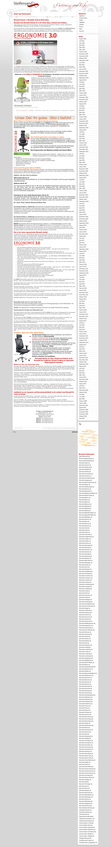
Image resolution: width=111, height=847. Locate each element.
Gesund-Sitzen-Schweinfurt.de (87, 831)
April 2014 (82, 305)
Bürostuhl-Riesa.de (84, 727)
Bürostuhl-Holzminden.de (86, 627)
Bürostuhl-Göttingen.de (85, 599)
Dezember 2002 (83, 412)
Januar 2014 (82, 312)
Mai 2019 (81, 208)
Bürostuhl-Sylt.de (84, 781)
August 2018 (82, 225)
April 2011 (82, 372)
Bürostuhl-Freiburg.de (85, 582)
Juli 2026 (81, 41)
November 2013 (83, 316)
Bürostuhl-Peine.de (84, 708)
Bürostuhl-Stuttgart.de (85, 779)
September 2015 (83, 273)
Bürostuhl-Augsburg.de (85, 480)
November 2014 (83, 294)
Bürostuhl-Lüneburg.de (85, 653)
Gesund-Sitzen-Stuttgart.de (86, 836)
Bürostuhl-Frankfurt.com (86, 578)
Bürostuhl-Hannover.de (85, 617)
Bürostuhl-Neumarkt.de (85, 686)
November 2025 (83, 56)
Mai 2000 (81, 418)
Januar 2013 (82, 333)
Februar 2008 (83, 401)
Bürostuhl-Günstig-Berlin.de (86, 604)
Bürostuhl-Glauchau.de (85, 595)
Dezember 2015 (83, 268)
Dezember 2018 (83, 216)
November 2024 (83, 73)
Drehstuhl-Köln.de (84, 814)
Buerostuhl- (38, 358)
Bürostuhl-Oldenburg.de (85, 699)
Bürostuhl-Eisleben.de (85, 558)
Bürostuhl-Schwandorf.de (86, 747)
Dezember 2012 (83, 336)
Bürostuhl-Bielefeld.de (85, 506)
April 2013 (82, 329)
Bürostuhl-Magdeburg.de (86, 658)
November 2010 (83, 379)
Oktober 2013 (83, 318)
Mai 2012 (81, 346)
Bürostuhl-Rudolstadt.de (86, 736)
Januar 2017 (82, 247)
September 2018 (83, 223)
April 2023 (82, 112)
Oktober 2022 (83, 125)
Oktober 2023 (83, 101)
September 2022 (83, 127)
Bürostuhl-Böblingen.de (85, 517)
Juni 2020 (82, 182)
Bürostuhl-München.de (85, 677)
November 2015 (83, 271)
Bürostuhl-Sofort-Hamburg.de (87, 768)
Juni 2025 (82, 62)
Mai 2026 (81, 45)
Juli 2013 (81, 323)
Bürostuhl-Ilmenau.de (85, 632)
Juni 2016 (82, 255)
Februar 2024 (83, 93)
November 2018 (83, 218)
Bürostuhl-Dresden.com (85, 549)
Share (14, 432)
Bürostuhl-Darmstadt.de (85, 545)
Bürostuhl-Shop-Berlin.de (86, 753)
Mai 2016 (81, 257)
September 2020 (83, 175)
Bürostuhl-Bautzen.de (85, 489)
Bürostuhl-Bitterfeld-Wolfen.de (87, 515)
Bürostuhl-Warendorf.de (85, 792)
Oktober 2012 (83, 340)
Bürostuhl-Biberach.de (85, 504)
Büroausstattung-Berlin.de (86, 458)
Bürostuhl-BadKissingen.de (86, 486)
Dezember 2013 (83, 314)
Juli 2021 (81, 153)
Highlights (55, 428)
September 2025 (83, 60)
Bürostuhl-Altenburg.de (85, 467)
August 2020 (82, 177)
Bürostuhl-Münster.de (85, 682)
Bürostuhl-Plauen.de (84, 710)
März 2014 (82, 307)
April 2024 (82, 88)
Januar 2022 (82, 145)
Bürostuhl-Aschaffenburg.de (87, 478)
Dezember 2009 (83, 390)
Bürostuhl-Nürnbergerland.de (87, 695)
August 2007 (82, 407)
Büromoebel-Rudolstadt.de (86, 460)
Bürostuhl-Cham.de (84, 532)
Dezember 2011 (83, 357)
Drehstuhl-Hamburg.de (85, 812)
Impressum (75, 432)
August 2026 (82, 38)
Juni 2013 (82, 325)
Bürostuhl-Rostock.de (85, 732)
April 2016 (82, 260)
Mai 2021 (81, 158)
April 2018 (82, 227)
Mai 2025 (81, 64)
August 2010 (82, 383)
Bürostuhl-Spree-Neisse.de (86, 777)
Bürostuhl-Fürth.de (84, 593)
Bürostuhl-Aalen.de (84, 463)
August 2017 (82, 236)
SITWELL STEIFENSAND (40, 338)
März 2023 (82, 114)
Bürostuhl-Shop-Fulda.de (86, 755)
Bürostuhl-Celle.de (84, 528)
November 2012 (83, 338)
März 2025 (82, 67)
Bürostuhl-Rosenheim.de (86, 729)
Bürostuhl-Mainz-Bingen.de (86, 662)
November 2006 (83, 409)
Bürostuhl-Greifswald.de (85, 601)
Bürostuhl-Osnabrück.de (86, 701)
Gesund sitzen (83, 18)
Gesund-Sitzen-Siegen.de (86, 834)
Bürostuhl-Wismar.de (85, 799)
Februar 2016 (83, 264)
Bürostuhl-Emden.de (85, 565)
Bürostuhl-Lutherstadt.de (86, 656)
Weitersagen (72, 428)
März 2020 (82, 188)
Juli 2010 (81, 385)
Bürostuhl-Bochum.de (85, 519)
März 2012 (82, 351)
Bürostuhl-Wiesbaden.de (86, 797)
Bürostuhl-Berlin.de (84, 499)
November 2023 (83, 99)
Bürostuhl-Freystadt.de (85, 586)
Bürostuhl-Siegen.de (84, 762)
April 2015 (82, 284)
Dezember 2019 (83, 195)
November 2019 (83, 197)
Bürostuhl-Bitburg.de (85, 510)
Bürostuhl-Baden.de (84, 484)
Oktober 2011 (83, 362)
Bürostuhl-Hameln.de (85, 614)
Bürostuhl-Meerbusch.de (86, 669)
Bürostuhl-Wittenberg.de (86, 801)
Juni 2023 (82, 108)
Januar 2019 (82, 214)
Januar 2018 (82, 231)
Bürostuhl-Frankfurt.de (85, 580)
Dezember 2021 (83, 147)
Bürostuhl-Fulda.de (84, 591)
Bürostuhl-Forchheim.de (86, 575)
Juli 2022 (81, 132)
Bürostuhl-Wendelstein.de (86, 794)
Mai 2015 (81, 281)
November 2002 (83, 414)
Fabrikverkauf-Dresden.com (87, 818)
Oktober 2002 (83, 416)
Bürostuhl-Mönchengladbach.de (88, 673)
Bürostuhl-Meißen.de (85, 671)
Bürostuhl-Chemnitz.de (85, 534)
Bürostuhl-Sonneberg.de (86, 775)
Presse (81, 26)
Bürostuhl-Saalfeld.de (85, 738)
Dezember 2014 (83, 292)
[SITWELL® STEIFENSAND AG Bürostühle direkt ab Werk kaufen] (26, 4)
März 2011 (82, 375)
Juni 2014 (82, 301)
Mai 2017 (81, 240)
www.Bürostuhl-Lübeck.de (86, 840)
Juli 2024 (81, 82)
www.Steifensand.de (47, 418)
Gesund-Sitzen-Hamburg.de (87, 827)
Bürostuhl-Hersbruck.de (85, 621)
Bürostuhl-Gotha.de (84, 597)
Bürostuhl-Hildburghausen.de (87, 623)
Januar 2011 (82, 377)
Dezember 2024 (83, 71)
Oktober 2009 (83, 392)
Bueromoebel (59, 99)
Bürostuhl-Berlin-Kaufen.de (86, 495)
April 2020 (82, 186)
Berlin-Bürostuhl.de (84, 456)
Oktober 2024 (83, 75)
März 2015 (82, 286)
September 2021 (83, 151)
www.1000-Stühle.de (47, 422)
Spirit (60, 428)
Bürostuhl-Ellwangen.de (85, 562)
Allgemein (50, 428)
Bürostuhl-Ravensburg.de (86, 716)
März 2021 (82, 162)
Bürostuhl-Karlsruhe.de (85, 634)
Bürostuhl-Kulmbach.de (85, 645)
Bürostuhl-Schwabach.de (86, 740)
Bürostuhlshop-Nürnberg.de (87, 807)
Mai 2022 (81, 136)
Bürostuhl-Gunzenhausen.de (87, 606)
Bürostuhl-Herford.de (85, 619)
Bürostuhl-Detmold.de (85, 547)
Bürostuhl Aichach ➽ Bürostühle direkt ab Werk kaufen (31, 20)
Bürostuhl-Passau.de (85, 706)
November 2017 (83, 234)
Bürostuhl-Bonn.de (84, 521)
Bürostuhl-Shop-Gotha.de (86, 758)
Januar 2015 (82, 290)
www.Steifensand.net (47, 419)
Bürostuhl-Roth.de (84, 734)
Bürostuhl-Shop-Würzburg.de (87, 760)
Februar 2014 (83, 310)
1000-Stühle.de (18, 24)
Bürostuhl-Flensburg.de (85, 573)
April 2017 (82, 242)
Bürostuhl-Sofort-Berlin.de (86, 766)
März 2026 (82, 49)
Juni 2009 (82, 396)
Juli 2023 (81, 106)
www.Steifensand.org (47, 421)
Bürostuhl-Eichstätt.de (85, 554)
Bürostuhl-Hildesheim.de (86, 625)
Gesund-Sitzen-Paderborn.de (87, 829)
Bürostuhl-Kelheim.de (85, 640)
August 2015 (82, 275)
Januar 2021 (82, 166)
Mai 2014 (81, 303)
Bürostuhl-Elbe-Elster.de (86, 560)
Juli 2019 (81, 203)
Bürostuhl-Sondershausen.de (87, 771)
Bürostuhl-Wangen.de (85, 790)
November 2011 (83, 359)
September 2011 (83, 364)
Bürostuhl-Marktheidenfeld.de (87, 666)
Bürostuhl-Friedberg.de (85, 588)
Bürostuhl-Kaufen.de (85, 638)
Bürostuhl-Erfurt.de (84, 567)
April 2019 (82, 210)
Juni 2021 (82, 156)
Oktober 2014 (83, 297)
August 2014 (82, 299)
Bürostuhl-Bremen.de (85, 523)
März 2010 (82, 388)
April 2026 (82, 47)
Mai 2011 (81, 370)
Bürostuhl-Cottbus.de (85, 538)
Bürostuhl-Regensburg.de (86, 725)
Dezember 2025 (83, 54)
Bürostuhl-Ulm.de (84, 786)
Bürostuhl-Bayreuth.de (85, 491)
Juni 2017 (82, 238)
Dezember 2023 (83, 97)
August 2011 (82, 366)
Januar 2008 (82, 403)
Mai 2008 (81, 399)
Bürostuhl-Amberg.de (85, 471)
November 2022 (83, 123)
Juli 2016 (81, 253)
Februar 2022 (83, 143)
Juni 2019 (82, 205)
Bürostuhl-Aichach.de (85, 465)
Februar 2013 (83, 331)
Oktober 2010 (83, 381)
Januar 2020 (82, 192)
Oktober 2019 (83, 199)
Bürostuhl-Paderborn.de (85, 703)
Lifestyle (81, 24)
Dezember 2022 (83, 121)
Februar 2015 (83, 288)
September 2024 (83, 77)
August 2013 (82, 320)
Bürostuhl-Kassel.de (84, 636)
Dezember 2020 (83, 169)
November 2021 (83, 149)
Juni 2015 (82, 279)
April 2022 (82, 138)
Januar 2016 (82, 266)
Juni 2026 (82, 43)
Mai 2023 (81, 110)
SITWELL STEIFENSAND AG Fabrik (46, 238)
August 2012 (82, 344)
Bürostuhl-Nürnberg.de (85, 690)
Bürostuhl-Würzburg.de (85, 805)
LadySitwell (42, 257)
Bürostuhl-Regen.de (84, 723)
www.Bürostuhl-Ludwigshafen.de (88, 842)
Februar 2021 (83, 164)
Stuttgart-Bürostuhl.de (85, 838)
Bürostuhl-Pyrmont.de (85, 714)
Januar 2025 (82, 69)
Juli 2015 (81, 277)
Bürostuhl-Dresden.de (85, 551)
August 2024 (82, 80)
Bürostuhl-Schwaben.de (85, 745)
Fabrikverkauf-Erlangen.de (86, 820)
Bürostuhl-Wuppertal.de (85, 803)
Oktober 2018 (83, 221)
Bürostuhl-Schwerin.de (85, 751)
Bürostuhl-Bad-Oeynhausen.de (87, 482)
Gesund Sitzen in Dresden (86, 823)
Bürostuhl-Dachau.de (85, 543)
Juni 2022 (82, 134)
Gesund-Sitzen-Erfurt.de (86, 825)
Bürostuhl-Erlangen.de (85, 569)
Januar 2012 (82, 355)
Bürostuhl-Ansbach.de (85, 476)
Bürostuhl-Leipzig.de (85, 647)
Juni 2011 (82, 368)
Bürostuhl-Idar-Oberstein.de (87, 630)
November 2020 (83, 171)
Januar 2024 (82, 95)
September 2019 (83, 201)
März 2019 (82, 212)
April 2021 (82, 160)
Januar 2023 (82, 119)
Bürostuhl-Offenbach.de (85, 697)
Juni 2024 (82, 84)
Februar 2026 (83, 51)
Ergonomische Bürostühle (86, 816)
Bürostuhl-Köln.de (84, 643)
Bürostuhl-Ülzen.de (84, 788)
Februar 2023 (83, 116)
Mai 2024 (81, 86)
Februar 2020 (83, 190)
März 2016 (82, 262)
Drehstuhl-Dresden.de (85, 810)
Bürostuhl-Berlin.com (85, 497)
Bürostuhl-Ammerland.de (86, 473)
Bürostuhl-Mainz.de (84, 664)
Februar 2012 (83, 353)
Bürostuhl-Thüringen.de (85, 784)
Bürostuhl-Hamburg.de (85, 610)
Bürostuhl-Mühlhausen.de (86, 675)
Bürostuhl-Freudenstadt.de (86, 584)
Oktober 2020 (83, 173)
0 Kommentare (65, 428)
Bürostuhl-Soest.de (84, 764)
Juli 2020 (81, 179)
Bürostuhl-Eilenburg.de (85, 556)
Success (81, 31)
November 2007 (83, 405)
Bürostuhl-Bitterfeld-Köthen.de (87, 512)
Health (81, 20)
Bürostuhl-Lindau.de (84, 651)
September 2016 (83, 249)
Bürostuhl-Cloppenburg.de (86, 536)
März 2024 (82, 90)
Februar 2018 (83, 229)
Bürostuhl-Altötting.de (85, 469)
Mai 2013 (81, 327)
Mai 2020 (81, 184)
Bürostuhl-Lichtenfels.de (86, 649)
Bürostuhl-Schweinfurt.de (86, 749)
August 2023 (82, 103)
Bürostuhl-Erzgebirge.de (86, 571)
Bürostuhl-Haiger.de (84, 608)
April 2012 (82, 349)
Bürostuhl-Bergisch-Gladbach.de (88, 493)
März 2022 (82, 140)
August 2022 (82, 130)
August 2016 (82, 251)
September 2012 (83, 342)
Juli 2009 (81, 394)
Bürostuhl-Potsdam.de (85, 712)
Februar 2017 (83, 244)
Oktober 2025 (83, 58)
